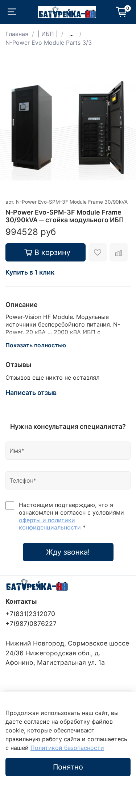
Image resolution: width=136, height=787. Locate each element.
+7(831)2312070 (30, 614)
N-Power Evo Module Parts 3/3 (48, 42)
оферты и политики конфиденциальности (50, 523)
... (71, 34)
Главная (16, 33)
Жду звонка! (68, 552)
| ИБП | (48, 33)
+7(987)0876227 (31, 623)
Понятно (68, 767)
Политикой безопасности (67, 747)
